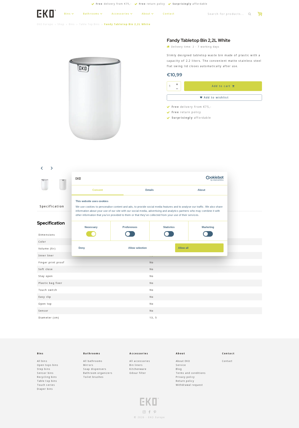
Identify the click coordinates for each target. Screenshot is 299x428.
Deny (82, 247)
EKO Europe (45, 24)
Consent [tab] (97, 189)
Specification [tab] (52, 206)
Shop (60, 24)
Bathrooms (91, 13)
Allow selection (137, 247)
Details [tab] (149, 189)
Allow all (183, 247)
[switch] (130, 234)
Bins (67, 13)
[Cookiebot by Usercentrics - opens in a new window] (208, 178)
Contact (168, 13)
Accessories (120, 13)
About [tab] (201, 189)
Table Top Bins (89, 24)
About (146, 13)
